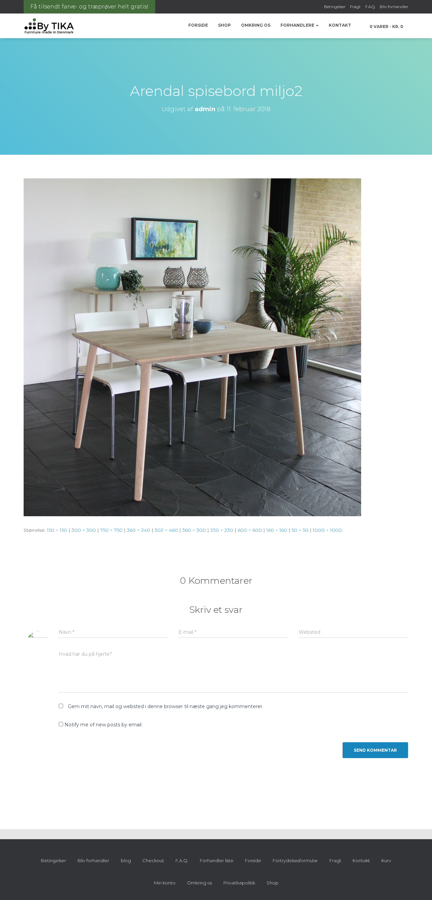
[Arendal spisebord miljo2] (192, 347)
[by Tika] (49, 26)
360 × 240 (138, 530)
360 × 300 (194, 530)
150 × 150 (57, 530)
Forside (198, 25)
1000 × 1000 (327, 530)
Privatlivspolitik (239, 882)
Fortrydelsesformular (295, 860)
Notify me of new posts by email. (103, 725)
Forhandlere (297, 25)
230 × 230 (221, 530)
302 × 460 (166, 530)
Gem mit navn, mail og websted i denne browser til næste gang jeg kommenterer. (165, 706)
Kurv (386, 860)
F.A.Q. (370, 6)
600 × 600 (250, 530)
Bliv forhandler (394, 6)
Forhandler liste (217, 860)
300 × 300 (84, 530)
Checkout (153, 860)
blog (126, 860)
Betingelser (335, 6)
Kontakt (340, 25)
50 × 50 (300, 530)
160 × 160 (276, 530)
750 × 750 (111, 530)
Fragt (355, 6)
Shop (224, 25)
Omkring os (255, 25)
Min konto (165, 882)
